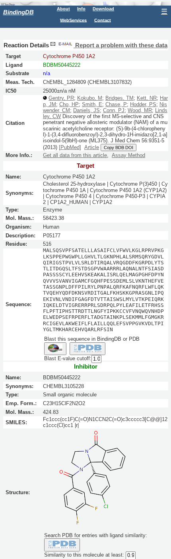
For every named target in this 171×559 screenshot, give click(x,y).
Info (81, 8)
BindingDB (18, 12)
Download (103, 8)
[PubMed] (70, 147)
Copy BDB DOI (118, 147)
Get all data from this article (75, 155)
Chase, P (116, 104)
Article (91, 147)
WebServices (73, 19)
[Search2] (88, 348)
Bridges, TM (119, 98)
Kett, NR (147, 98)
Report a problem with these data (120, 45)
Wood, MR (140, 110)
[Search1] (55, 348)
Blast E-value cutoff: (67, 358)
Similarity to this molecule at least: (84, 555)
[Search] (62, 544)
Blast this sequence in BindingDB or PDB (92, 339)
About (63, 8)
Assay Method (128, 155)
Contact (102, 19)
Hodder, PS (143, 104)
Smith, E (92, 104)
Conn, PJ (113, 110)
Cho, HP (69, 104)
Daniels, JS (86, 110)
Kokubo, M (89, 98)
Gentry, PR (61, 98)
